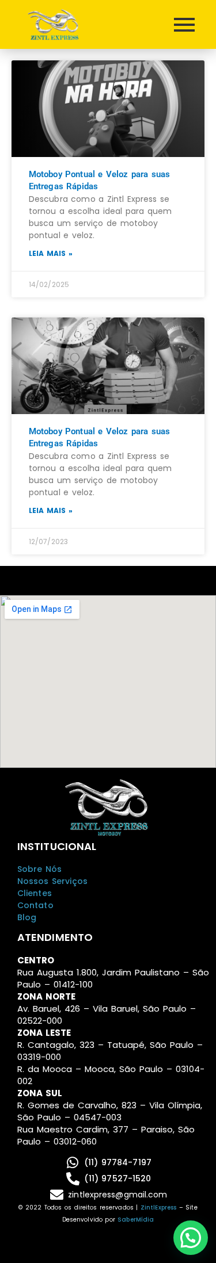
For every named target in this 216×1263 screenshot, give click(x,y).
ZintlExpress (158, 1207)
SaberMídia (136, 1219)
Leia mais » (51, 253)
